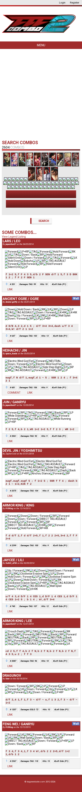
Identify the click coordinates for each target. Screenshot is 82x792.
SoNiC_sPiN (11, 563)
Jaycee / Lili (13, 560)
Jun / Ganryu (14, 402)
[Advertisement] (41, 95)
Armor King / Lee (17, 621)
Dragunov (12, 675)
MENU (41, 45)
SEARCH (43, 220)
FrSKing (9, 508)
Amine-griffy (12, 302)
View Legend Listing (14, 236)
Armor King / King (18, 505)
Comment (14, 392)
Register (74, 2)
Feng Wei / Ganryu (18, 724)
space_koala (11, 353)
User (8, 678)
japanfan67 (11, 244)
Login (62, 2)
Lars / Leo (11, 241)
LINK (10, 289)
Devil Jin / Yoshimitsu (22, 450)
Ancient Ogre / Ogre (21, 299)
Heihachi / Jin (15, 350)
